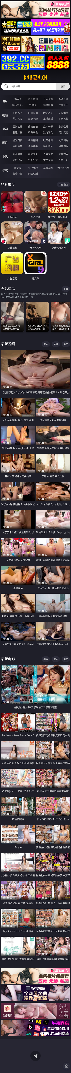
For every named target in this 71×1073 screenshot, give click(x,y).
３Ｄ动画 (63, 112)
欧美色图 (48, 140)
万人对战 (48, 99)
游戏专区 (63, 99)
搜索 (63, 86)
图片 (5, 143)
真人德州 (33, 99)
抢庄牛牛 (63, 104)
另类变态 (63, 132)
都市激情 (17, 154)
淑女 (55, 659)
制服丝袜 (17, 132)
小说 (5, 156)
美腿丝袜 (17, 146)
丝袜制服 (33, 118)
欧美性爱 (63, 126)
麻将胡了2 (17, 104)
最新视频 (8, 344)
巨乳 (55, 344)
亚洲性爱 (17, 126)
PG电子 (18, 99)
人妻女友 (48, 154)
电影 (5, 129)
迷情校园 (17, 159)
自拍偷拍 (33, 112)
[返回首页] (66, 1066)
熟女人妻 (17, 118)
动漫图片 (63, 140)
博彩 (5, 101)
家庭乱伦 (33, 154)
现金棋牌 (48, 104)
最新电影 (8, 659)
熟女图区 (48, 146)
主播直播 (48, 118)
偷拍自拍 (33, 126)
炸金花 (33, 104)
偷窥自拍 (17, 140)
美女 (45, 344)
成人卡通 (48, 126)
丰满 (45, 659)
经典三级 (33, 132)
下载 (65, 289)
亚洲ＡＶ (17, 112)
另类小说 (33, 159)
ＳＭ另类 (63, 118)
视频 (5, 115)
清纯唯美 (33, 146)
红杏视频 (17, 173)
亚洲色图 (33, 140)
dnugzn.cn (35, 77)
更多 (65, 344)
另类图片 (63, 146)
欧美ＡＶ (48, 112)
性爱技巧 (63, 159)
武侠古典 (63, 154)
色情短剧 (33, 173)
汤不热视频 (63, 167)
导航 (5, 170)
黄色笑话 (48, 159)
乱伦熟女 (48, 132)
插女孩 (17, 167)
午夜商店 (33, 167)
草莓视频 (48, 167)
